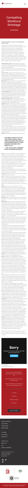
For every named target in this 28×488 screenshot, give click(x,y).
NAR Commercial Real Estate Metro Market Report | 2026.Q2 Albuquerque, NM (14, 374)
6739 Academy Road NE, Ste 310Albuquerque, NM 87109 (7, 452)
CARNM (7, 3)
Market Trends (14, 399)
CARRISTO (22, 485)
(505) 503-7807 (4, 455)
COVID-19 (14, 396)
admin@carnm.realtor (5, 454)
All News (14, 392)
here (4, 366)
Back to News (14, 410)
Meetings (14, 403)
